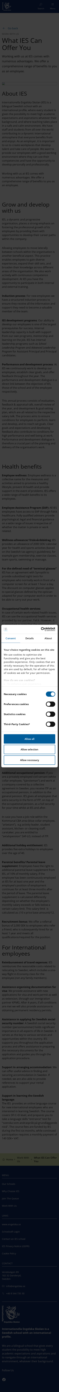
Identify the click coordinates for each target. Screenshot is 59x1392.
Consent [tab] (11, 638)
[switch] (50, 704)
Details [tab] (29, 638)
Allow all (29, 738)
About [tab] (48, 638)
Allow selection (29, 749)
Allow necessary (29, 760)
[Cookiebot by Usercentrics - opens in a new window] (41, 629)
